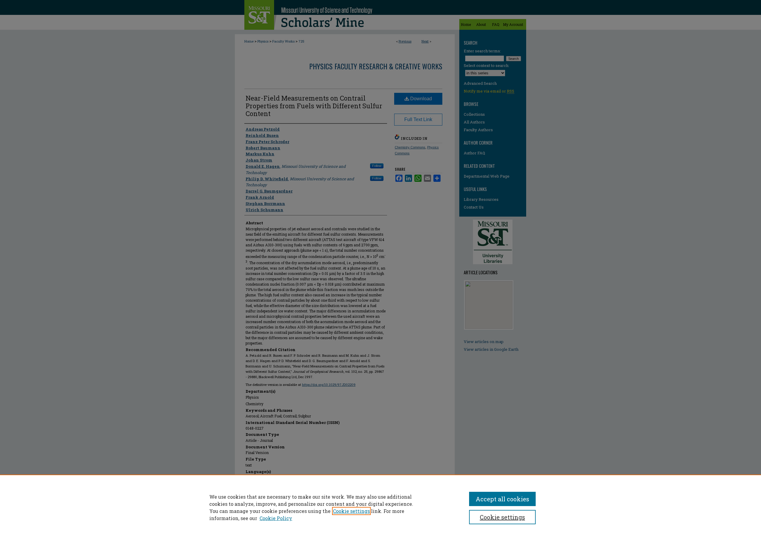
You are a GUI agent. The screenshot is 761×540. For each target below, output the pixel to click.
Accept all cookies (502, 499)
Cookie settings (351, 511)
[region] (380, 507)
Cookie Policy (276, 518)
